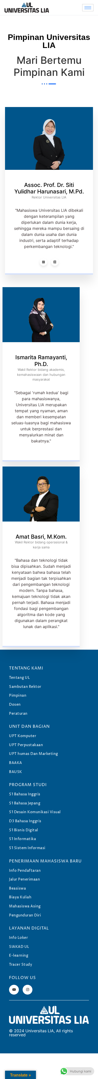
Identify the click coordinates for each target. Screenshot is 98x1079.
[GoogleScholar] (55, 262)
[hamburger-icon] (87, 7)
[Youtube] (14, 990)
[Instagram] (27, 990)
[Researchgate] (43, 262)
